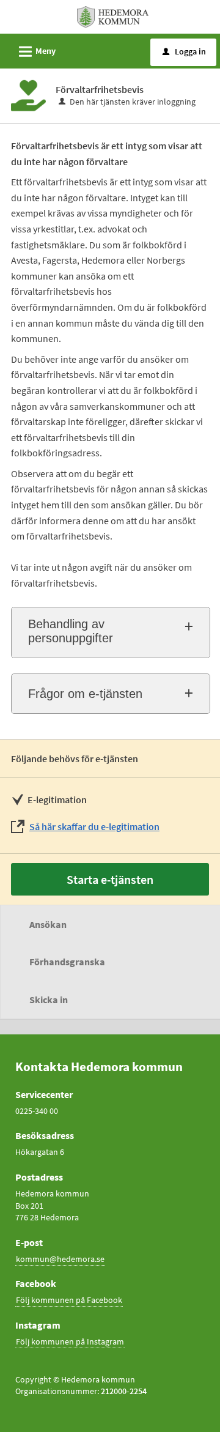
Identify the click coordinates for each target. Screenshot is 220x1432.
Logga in (184, 51)
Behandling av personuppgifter (70, 631)
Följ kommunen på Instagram (70, 1341)
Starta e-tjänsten (110, 879)
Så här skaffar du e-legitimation (94, 826)
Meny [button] (35, 52)
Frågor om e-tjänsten (85, 693)
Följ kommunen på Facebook (69, 1299)
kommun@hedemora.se (60, 1258)
